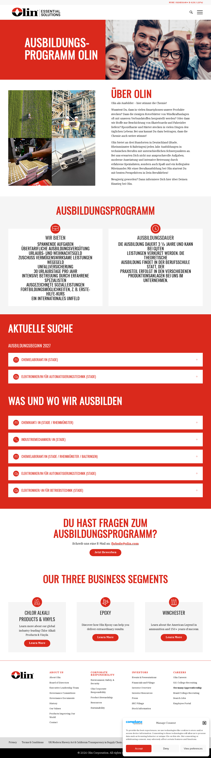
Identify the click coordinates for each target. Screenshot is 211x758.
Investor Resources (142, 693)
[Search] (191, 12)
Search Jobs (179, 698)
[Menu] (199, 12)
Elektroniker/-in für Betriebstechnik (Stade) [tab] (52, 490)
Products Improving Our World (62, 715)
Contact (53, 722)
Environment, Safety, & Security (102, 682)
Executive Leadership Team (64, 687)
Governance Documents (62, 698)
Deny (166, 748)
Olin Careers (179, 677)
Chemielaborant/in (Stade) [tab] (39, 359)
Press (135, 698)
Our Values (55, 708)
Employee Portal (182, 703)
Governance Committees (62, 693)
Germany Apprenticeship (187, 687)
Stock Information (141, 708)
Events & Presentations (144, 677)
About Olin (54, 677)
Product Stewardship (102, 697)
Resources (96, 702)
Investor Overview (141, 687)
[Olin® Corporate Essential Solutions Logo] (36, 12)
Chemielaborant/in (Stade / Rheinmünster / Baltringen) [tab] (59, 456)
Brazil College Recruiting (186, 693)
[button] (204, 723)
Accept (139, 748)
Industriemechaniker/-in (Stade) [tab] (43, 439)
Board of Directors (59, 682)
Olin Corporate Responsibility (98, 690)
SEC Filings (138, 703)
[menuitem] (191, 12)
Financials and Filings (143, 682)
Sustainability (98, 707)
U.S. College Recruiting (185, 682)
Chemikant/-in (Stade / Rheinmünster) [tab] (47, 422)
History (53, 703)
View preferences (193, 748)
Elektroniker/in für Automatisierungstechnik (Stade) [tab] (58, 376)
